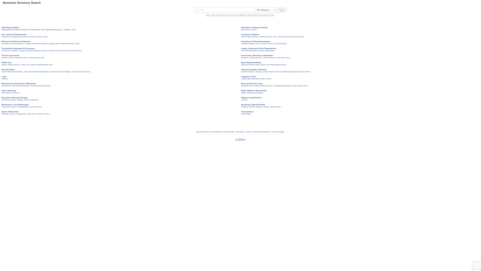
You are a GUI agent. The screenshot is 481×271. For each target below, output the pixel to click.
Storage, (13, 100)
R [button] (253, 15)
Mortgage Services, (23, 100)
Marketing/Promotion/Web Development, (15, 30)
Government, (281, 58)
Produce (254, 30)
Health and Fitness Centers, (263, 86)
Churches (244, 100)
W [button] (265, 15)
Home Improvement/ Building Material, (37, 72)
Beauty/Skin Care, (247, 86)
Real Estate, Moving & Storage (15, 98)
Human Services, (298, 86)
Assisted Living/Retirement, (39, 65)
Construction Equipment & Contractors (18, 48)
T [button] (258, 15)
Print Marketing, (35, 30)
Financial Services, (21, 58)
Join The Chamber (278, 132)
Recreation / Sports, (8, 114)
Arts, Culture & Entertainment (14, 34)
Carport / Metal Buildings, (249, 37)
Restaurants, (6, 107)
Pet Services (16, 93)
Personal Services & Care (252, 84)
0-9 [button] (208, 15)
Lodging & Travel (248, 77)
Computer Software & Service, (251, 44)
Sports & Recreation (10, 112)
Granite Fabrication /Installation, (12, 72)
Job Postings (239, 132)
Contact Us (249, 132)
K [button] (235, 15)
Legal (4, 77)
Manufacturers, (7, 86)
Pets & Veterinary (9, 91)
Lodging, (244, 79)
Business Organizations (267, 51)
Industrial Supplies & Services (254, 70)
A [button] (211, 15)
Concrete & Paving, (71, 51)
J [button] (233, 15)
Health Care (7, 62)
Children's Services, (269, 58)
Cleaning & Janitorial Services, (265, 72)
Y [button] (270, 15)
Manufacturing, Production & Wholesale (19, 84)
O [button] (245, 15)
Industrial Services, (247, 72)
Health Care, (25, 65)
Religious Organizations (251, 98)
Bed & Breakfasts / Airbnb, (256, 79)
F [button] (223, 15)
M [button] (240, 15)
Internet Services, (268, 44)
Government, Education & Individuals (257, 55)
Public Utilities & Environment (254, 91)
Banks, (11, 58)
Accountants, (6, 44)
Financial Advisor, (34, 58)
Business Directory (203, 132)
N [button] (243, 15)
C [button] (216, 15)
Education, (244, 58)
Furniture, (273, 107)
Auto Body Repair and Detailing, (289, 37)
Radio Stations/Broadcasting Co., (52, 30)
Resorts (268, 79)
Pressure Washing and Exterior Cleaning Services (293, 72)
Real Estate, (6, 100)
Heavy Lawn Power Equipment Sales (273, 65)
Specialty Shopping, (255, 107)
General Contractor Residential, (30, 51)
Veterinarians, (6, 93)
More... (74, 30)
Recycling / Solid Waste (255, 93)
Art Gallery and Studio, (35, 37)
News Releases (216, 132)
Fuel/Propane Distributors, (282, 86)
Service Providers (281, 44)
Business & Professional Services (16, 41)
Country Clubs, (31, 114)
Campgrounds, (21, 114)
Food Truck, (34, 107)
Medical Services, (14, 65)
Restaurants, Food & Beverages (15, 105)
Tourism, (25, 37)
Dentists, (5, 65)
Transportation (247, 112)
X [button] (268, 15)
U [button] (260, 15)
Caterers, (14, 107)
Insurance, (5, 58)
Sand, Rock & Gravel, (78, 72)
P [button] (248, 15)
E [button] (221, 15)
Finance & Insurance (10, 55)
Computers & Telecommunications (256, 41)
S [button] (255, 15)
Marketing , (68, 30)
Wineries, (266, 107)
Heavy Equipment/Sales (251, 62)
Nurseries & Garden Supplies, (60, 72)
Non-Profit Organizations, (249, 51)
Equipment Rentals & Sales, (250, 65)
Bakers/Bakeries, (23, 107)
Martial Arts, (41, 114)
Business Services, (17, 44)
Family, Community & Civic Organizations (258, 48)
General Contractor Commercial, (53, 51)
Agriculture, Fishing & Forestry (254, 27)
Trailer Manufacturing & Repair (40, 86)
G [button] (226, 15)
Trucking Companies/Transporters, (36, 44)
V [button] (263, 15)
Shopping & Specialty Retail (253, 105)
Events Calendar (228, 132)
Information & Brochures (262, 132)
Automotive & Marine (250, 34)
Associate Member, (255, 58)
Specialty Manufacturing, (20, 86)
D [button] (218, 15)
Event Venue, (6, 37)
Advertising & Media (10, 27)
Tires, (275, 37)
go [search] (283, 10)
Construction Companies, (10, 51)
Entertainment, (16, 37)
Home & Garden (8, 70)
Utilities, (244, 93)
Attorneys (5, 79)
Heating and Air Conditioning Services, (62, 44)
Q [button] (250, 15)
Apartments (34, 100)
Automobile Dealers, (266, 37)
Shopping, (244, 107)
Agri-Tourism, (245, 30)
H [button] (228, 15)
